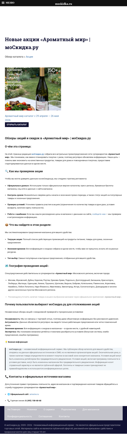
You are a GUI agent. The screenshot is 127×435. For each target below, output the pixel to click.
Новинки (32, 409)
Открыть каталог (17, 124)
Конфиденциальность (19, 416)
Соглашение (45, 416)
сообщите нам (99, 214)
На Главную (13, 409)
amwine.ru (34, 394)
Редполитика (68, 409)
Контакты (64, 416)
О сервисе (49, 409)
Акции (29, 56)
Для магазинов (91, 409)
